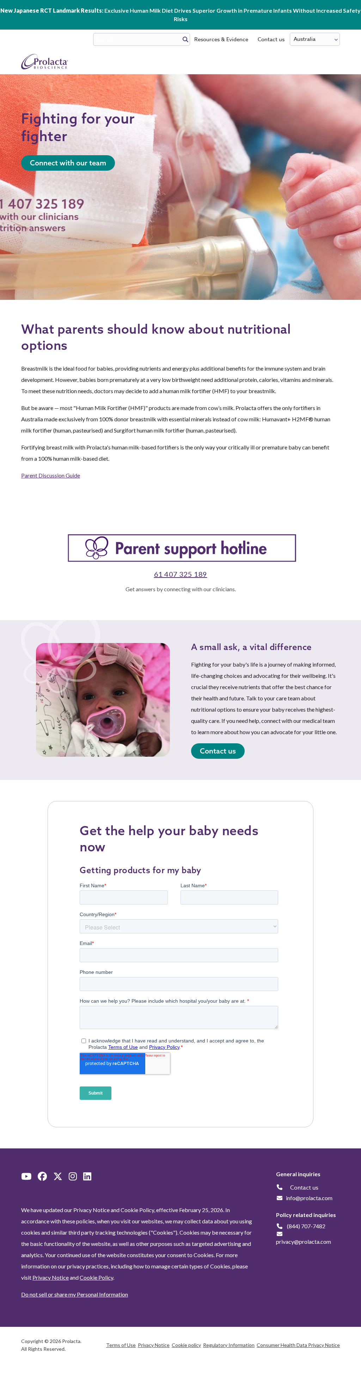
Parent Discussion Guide (50, 475)
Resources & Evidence (221, 39)
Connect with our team (68, 162)
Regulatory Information (229, 1345)
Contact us (271, 39)
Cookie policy (186, 1345)
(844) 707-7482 (306, 1226)
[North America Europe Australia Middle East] (315, 39)
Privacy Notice (50, 1277)
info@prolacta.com (309, 1198)
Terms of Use (121, 1345)
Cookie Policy (96, 1277)
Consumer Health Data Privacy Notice (298, 1345)
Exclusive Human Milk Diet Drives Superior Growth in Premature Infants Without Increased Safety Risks (180, 14)
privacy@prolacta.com (303, 1241)
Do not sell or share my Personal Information (74, 1294)
